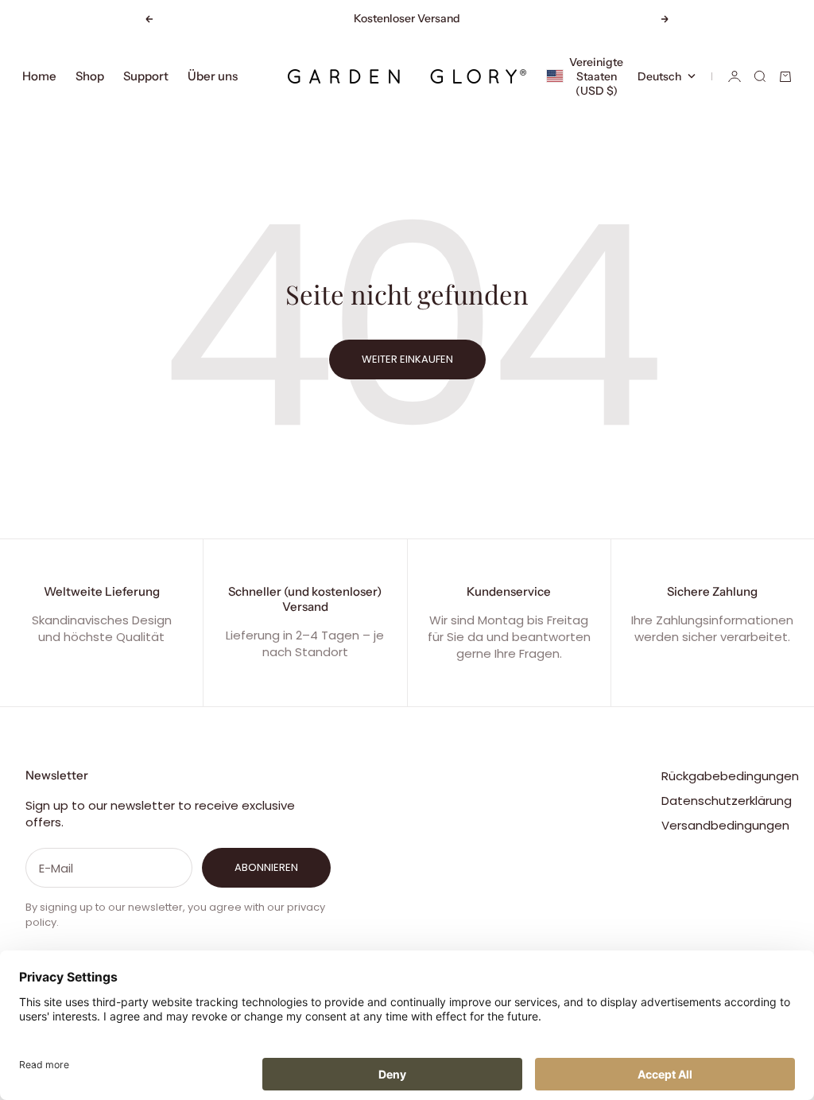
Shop (90, 76)
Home (39, 76)
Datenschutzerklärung (726, 800)
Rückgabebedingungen (730, 776)
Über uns (213, 76)
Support (146, 76)
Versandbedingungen (725, 825)
